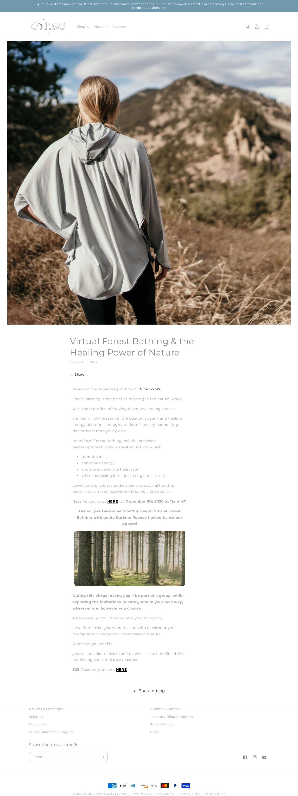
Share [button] (79, 374)
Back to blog (152, 690)
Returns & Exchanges (46, 709)
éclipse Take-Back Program (51, 732)
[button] (82, 26)
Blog (154, 732)
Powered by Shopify (115, 793)
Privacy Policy (161, 724)
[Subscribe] (102, 757)
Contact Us (38, 724)
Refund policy (142, 793)
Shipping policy (214, 793)
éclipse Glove (92, 793)
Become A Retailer (165, 709)
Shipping (36, 717)
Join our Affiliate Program (171, 717)
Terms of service (189, 793)
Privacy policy (165, 793)
